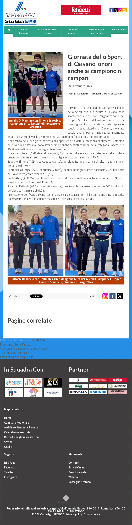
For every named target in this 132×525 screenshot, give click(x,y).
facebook (111, 10)
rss (124, 10)
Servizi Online (76, 467)
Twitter (9, 472)
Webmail (73, 477)
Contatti (73, 462)
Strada (115, 29)
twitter (116, 10)
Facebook (10, 467)
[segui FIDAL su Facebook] (112, 296)
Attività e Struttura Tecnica (47, 31)
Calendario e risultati (72, 31)
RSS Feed (9, 462)
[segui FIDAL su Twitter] (120, 296)
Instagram (10, 477)
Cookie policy (92, 514)
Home (8, 417)
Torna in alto (66, 502)
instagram (120, 10)
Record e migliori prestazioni (97, 31)
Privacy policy (74, 514)
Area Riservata (77, 472)
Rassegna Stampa (79, 482)
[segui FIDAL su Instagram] (105, 296)
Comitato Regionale (24, 31)
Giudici (123, 29)
